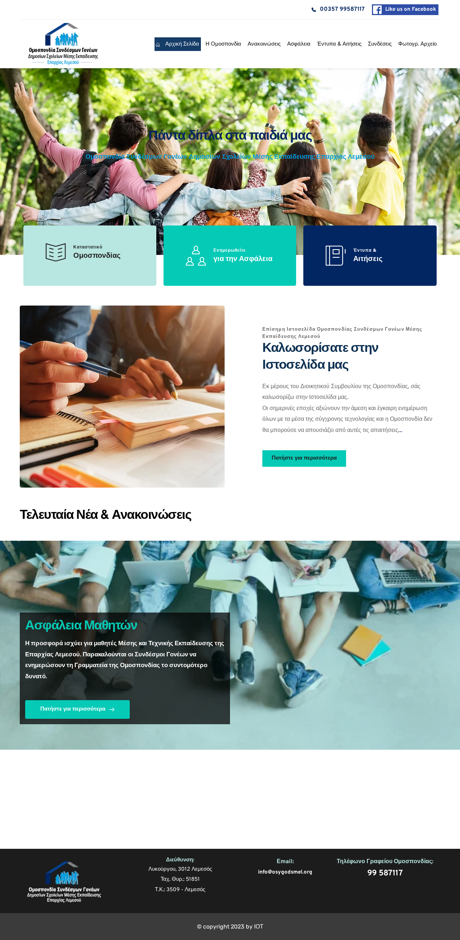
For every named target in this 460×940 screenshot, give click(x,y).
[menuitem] (178, 44)
